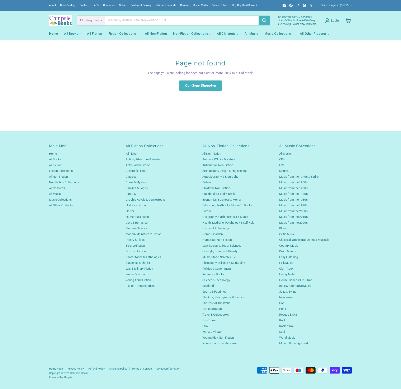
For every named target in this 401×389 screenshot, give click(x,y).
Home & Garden (212, 234)
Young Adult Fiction (138, 280)
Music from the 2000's (293, 211)
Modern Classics (136, 228)
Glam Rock (286, 268)
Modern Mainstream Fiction (143, 234)
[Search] (264, 20)
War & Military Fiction (139, 268)
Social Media (200, 5)
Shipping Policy (118, 368)
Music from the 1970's (293, 193)
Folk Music (286, 262)
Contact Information (168, 368)
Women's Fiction (136, 274)
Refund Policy (96, 368)
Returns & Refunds (166, 5)
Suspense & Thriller (138, 262)
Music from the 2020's (293, 222)
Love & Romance (136, 222)
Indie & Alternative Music (295, 285)
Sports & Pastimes (214, 291)
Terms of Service (142, 368)
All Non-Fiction (156, 34)
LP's (281, 165)
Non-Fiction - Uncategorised (220, 343)
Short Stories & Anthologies (143, 257)
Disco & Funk (287, 251)
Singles (283, 170)
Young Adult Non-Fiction (218, 337)
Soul (282, 331)
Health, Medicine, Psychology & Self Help (228, 222)
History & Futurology (215, 228)
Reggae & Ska (288, 314)
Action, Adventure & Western (144, 159)
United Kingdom (335, 5)
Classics (131, 176)
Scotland (208, 285)
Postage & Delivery (141, 5)
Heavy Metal (287, 274)
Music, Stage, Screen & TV (219, 257)
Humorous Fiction (137, 216)
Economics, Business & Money (221, 199)
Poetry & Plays (135, 239)
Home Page (56, 368)
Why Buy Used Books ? (244, 5)
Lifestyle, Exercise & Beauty (219, 251)
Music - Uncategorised (293, 343)
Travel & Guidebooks (215, 314)
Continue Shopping (200, 85)
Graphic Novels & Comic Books (145, 199)
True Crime (209, 320)
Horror (130, 211)
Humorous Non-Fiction (217, 239)
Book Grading (67, 5)
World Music (287, 337)
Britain (206, 182)
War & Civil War (212, 331)
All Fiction (94, 34)
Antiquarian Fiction (138, 165)
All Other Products (314, 34)
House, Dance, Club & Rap (295, 280)
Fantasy (131, 193)
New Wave (286, 297)
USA (205, 326)
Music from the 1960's (293, 188)
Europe (207, 211)
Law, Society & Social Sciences (221, 245)
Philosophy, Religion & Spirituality (223, 262)
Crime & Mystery (136, 182)
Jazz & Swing (288, 291)
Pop (281, 303)
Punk (282, 308)
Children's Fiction (136, 170)
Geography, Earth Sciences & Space (225, 216)
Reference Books (213, 274)
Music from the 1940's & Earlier (299, 176)
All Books (71, 34)
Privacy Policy (75, 368)
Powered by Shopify (60, 377)
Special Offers (219, 5)
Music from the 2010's (293, 216)
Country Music (288, 245)
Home (53, 34)
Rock (282, 320)
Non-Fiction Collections (191, 34)
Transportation (212, 308)
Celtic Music (287, 234)
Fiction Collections (122, 34)
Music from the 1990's (293, 205)
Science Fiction (135, 245)
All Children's (227, 34)
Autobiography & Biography (220, 176)
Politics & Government (216, 268)
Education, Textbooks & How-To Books (227, 205)
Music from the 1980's (293, 199)
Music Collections (278, 34)
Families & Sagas (137, 188)
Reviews (184, 5)
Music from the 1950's (293, 182)
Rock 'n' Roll (286, 326)
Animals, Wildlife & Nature (218, 159)
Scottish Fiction (136, 251)
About (52, 5)
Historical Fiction (136, 205)
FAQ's (96, 5)
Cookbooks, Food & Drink (218, 193)
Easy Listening (288, 257)
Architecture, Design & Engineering (224, 170)
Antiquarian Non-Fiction (217, 165)
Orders (122, 5)
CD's (282, 159)
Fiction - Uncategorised (140, 285)
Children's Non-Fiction (216, 188)
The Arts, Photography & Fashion (223, 297)
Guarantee (109, 5)
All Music (251, 34)
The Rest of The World (216, 303)
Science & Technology (216, 280)
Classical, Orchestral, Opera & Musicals (304, 239)
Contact (84, 5)
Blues (282, 228)
